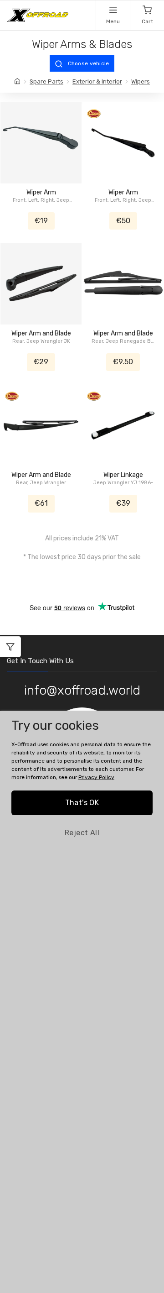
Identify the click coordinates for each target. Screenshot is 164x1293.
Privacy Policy (96, 777)
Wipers (140, 81)
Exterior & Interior (97, 81)
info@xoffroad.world (82, 690)
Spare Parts (46, 81)
